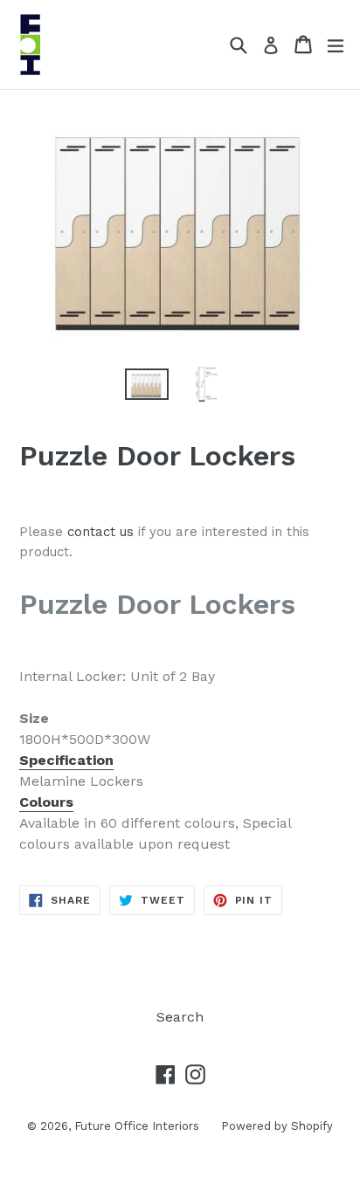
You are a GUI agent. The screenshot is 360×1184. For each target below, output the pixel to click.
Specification (66, 760)
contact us (100, 532)
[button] (180, 760)
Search (180, 1016)
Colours (46, 802)
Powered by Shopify (277, 1125)
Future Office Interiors (136, 1125)
